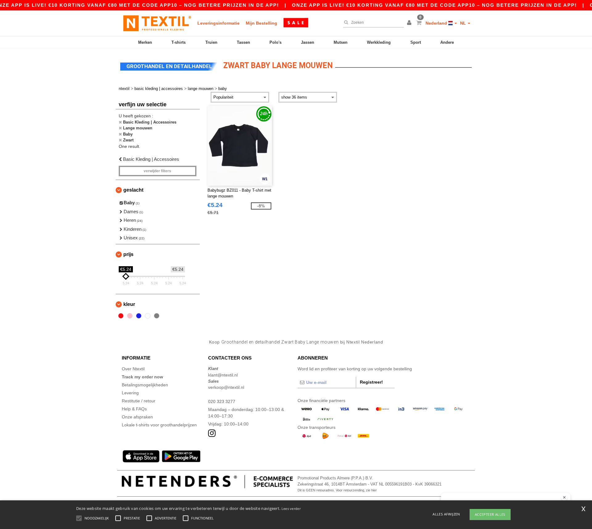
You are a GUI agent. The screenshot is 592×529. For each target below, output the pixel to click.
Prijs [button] (128, 254)
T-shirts (178, 42)
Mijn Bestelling (261, 23)
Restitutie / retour (138, 400)
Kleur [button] (129, 304)
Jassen (307, 42)
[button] (410, 23)
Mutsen (340, 42)
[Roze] (130, 316)
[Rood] (121, 316)
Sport (415, 42)
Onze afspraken (137, 416)
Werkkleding (379, 42)
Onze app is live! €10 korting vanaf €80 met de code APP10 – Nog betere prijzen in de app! (434, 5)
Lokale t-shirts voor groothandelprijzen (159, 424)
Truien (211, 42)
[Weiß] (147, 316)
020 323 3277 (221, 401)
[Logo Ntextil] (157, 23)
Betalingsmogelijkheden (145, 384)
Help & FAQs (134, 408)
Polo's (275, 42)
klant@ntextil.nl (223, 374)
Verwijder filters (157, 171)
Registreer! (371, 382)
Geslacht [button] (133, 190)
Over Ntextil (133, 368)
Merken (145, 42)
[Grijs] (156, 316)
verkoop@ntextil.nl (226, 387)
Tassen (243, 42)
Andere (447, 42)
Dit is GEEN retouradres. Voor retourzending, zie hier (337, 490)
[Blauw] (139, 316)
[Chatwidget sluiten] (564, 497)
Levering (130, 392)
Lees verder (291, 508)
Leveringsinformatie (218, 23)
